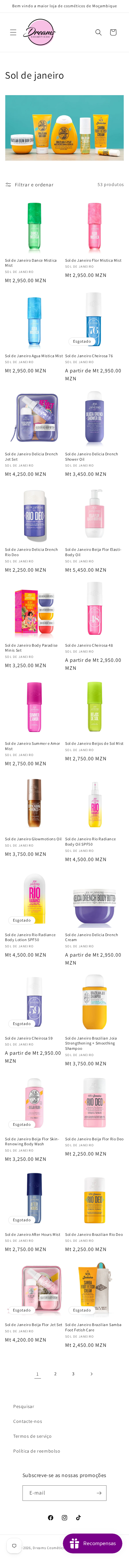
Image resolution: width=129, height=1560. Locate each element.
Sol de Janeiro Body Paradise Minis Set (31, 648)
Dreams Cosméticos (50, 1547)
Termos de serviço (32, 1436)
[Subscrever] (99, 1493)
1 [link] (37, 1374)
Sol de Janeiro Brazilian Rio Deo (94, 1234)
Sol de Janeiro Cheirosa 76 (89, 355)
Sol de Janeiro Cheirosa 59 (29, 1038)
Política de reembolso (37, 1451)
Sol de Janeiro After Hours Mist (33, 1234)
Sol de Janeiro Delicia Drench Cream (91, 937)
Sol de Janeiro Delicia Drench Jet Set (31, 456)
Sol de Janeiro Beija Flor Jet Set (34, 1324)
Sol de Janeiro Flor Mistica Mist (93, 260)
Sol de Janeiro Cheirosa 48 (89, 645)
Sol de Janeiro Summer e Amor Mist (32, 746)
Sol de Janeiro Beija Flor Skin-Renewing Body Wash (32, 1141)
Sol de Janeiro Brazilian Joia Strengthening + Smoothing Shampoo (91, 1043)
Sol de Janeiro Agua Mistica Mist (34, 355)
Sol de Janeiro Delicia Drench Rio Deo (31, 552)
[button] (13, 32)
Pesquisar (23, 1406)
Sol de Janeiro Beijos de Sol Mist (94, 743)
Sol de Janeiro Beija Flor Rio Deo (94, 1138)
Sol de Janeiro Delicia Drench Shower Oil (91, 456)
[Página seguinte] (91, 1374)
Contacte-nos (27, 1421)
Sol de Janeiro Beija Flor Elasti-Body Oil (93, 552)
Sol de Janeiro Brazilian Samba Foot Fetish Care (93, 1327)
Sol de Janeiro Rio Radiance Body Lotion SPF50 (30, 937)
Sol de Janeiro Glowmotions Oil (33, 838)
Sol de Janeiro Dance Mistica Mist (31, 263)
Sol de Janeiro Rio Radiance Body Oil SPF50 (90, 841)
